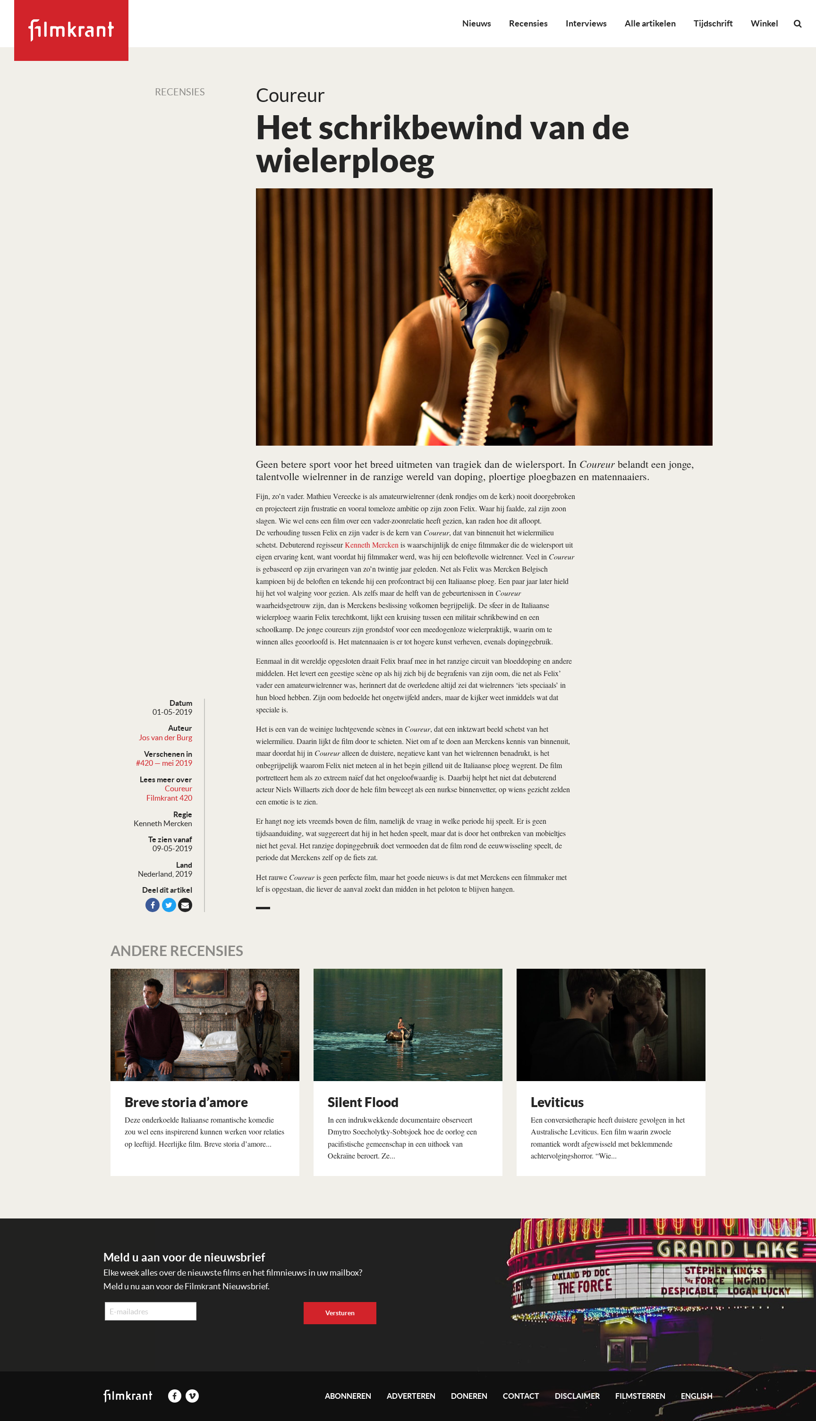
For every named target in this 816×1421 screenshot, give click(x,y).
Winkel (764, 23)
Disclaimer (577, 1396)
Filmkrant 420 (169, 798)
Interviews (586, 23)
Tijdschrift (713, 23)
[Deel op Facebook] (152, 905)
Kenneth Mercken (372, 545)
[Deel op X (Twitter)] (169, 905)
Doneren (469, 1396)
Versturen (340, 1313)
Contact (521, 1396)
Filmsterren (640, 1396)
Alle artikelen (650, 23)
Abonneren (348, 1396)
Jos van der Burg (165, 737)
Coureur (178, 788)
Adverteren (411, 1396)
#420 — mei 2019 (164, 763)
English (697, 1396)
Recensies (528, 23)
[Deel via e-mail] (185, 905)
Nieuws (476, 23)
